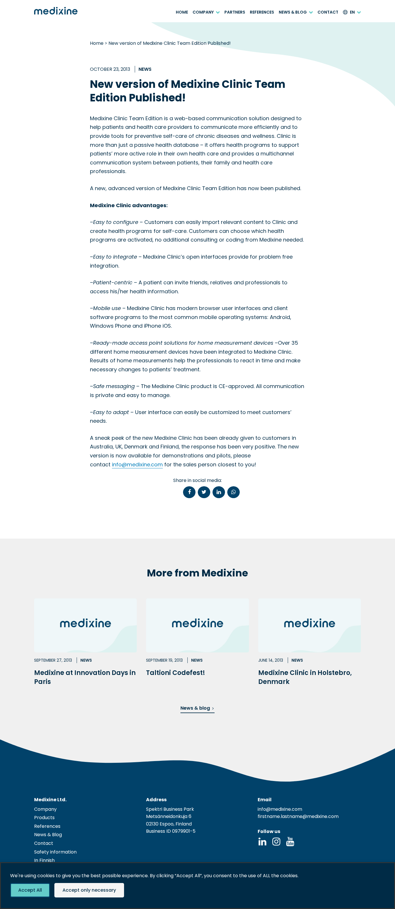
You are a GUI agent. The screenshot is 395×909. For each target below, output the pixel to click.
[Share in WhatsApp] (233, 492)
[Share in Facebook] (189, 492)
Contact (328, 12)
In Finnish (44, 860)
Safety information (55, 852)
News (145, 69)
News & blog (195, 708)
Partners (234, 12)
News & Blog (293, 12)
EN (352, 12)
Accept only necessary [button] (89, 890)
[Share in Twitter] (204, 492)
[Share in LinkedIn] (219, 492)
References (262, 12)
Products (44, 817)
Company (203, 12)
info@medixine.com (137, 464)
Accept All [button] (30, 890)
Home (182, 12)
